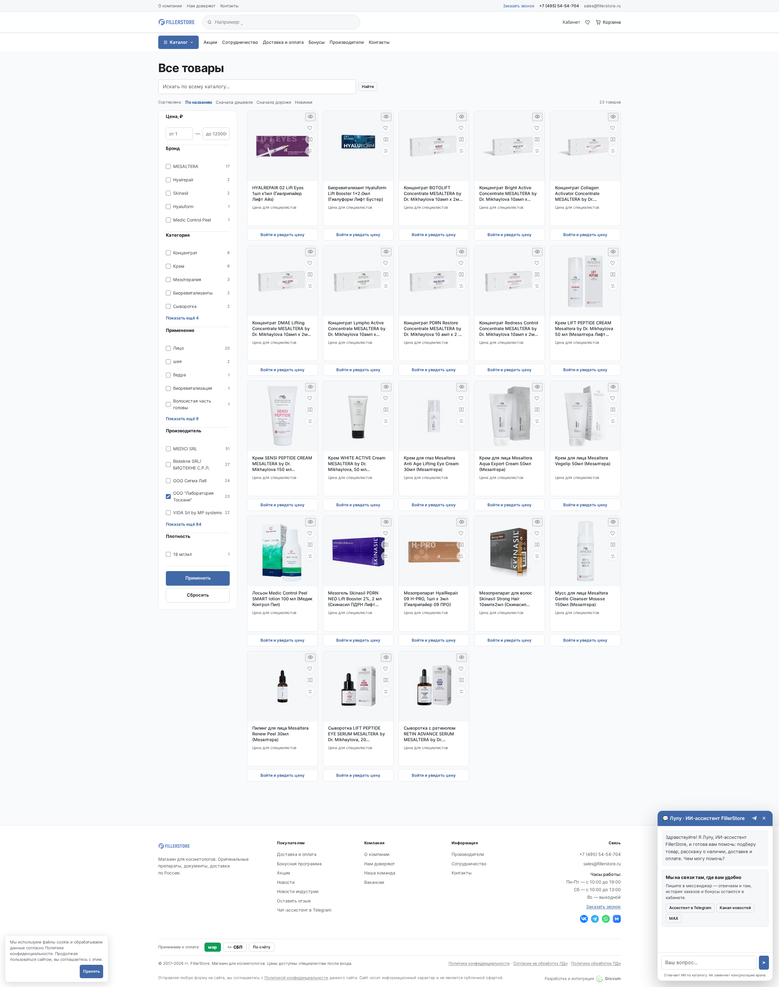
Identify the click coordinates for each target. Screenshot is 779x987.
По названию (198, 102)
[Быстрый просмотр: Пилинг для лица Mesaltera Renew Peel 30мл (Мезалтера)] (310, 658)
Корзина (612, 22)
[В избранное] (310, 128)
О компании (170, 5)
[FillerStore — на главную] (176, 22)
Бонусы (317, 42)
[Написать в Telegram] (754, 818)
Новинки (303, 102)
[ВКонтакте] (584, 919)
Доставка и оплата (283, 42)
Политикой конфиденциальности (296, 977)
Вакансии (374, 882)
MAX (673, 918)
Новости (286, 882)
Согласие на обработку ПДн (540, 963)
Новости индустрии (297, 891)
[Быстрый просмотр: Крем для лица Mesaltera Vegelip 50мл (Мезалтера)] (613, 387)
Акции (210, 42)
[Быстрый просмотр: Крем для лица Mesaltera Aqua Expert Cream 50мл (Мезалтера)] (537, 387)
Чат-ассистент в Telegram (304, 909)
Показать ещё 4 (182, 318)
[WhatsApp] (606, 919)
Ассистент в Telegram (690, 907)
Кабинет (571, 22)
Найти (368, 86)
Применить (198, 578)
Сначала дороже (274, 102)
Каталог (179, 42)
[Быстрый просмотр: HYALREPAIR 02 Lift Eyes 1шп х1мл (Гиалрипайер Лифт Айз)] (310, 117)
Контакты (229, 5)
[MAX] (617, 919)
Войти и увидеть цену (282, 234)
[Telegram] (595, 919)
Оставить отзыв (294, 900)
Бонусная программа (299, 863)
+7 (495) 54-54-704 (559, 5)
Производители (347, 42)
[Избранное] (588, 22)
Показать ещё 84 (183, 524)
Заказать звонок (518, 5)
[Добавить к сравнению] (310, 139)
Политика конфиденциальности (479, 963)
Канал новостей (735, 907)
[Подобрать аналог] (310, 151)
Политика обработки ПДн (596, 963)
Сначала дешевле (234, 102)
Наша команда (379, 872)
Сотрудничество (240, 42)
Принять (91, 971)
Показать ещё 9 (182, 418)
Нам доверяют (201, 5)
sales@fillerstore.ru (602, 5)
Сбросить (198, 595)
